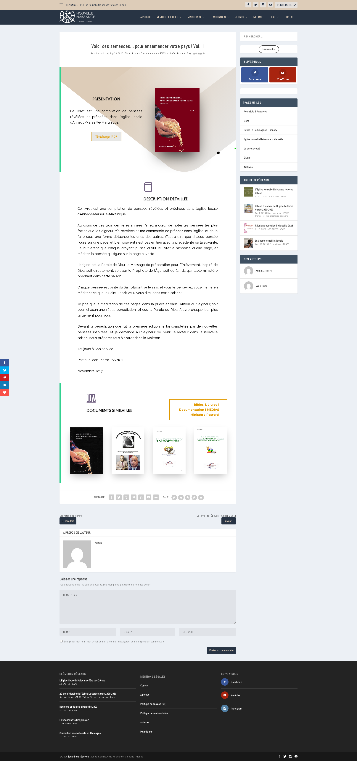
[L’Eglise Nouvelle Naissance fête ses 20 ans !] (248, 192)
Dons (246, 120)
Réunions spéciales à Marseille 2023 (274, 225)
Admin (104, 53)
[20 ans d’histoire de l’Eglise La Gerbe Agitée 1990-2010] (248, 208)
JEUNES (239, 17)
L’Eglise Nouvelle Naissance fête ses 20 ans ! (103, 5)
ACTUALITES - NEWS (277, 196)
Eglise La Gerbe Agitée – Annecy (260, 130)
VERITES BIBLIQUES (167, 17)
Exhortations (275, 244)
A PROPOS (145, 17)
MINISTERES (194, 17)
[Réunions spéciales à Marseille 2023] (248, 228)
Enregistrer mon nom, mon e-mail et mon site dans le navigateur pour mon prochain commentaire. (114, 641)
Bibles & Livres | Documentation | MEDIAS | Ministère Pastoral (199, 410)
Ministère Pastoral (176, 53)
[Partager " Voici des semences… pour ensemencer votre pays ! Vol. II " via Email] (148, 497)
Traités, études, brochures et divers (271, 215)
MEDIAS (257, 17)
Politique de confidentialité (154, 713)
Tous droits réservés (78, 756)
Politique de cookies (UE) (153, 704)
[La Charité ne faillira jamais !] (248, 243)
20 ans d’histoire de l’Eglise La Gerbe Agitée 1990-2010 (274, 207)
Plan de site (146, 731)
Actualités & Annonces (255, 111)
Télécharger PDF (106, 136)
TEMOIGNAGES (218, 17)
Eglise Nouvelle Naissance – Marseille (263, 139)
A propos (144, 694)
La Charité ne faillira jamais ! (269, 240)
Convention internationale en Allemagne (80, 733)
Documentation (149, 53)
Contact (290, 17)
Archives (248, 167)
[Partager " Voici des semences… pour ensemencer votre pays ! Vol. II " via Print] (156, 497)
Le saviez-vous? (252, 148)
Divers (247, 157)
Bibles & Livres (132, 53)
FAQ (273, 17)
